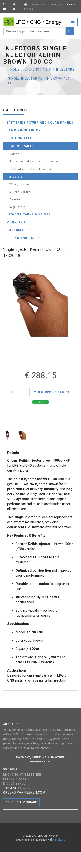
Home (15, 69)
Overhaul (16, 199)
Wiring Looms (19, 184)
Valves (14, 153)
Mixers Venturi (20, 191)
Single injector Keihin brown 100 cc (39, 81)
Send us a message (21, 802)
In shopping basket (52, 392)
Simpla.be (59, 839)
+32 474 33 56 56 (17, 788)
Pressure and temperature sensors (35, 161)
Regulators (17, 207)
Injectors (65, 69)
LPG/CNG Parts (38, 69)
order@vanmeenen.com (24, 792)
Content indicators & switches (32, 169)
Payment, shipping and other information (40, 759)
